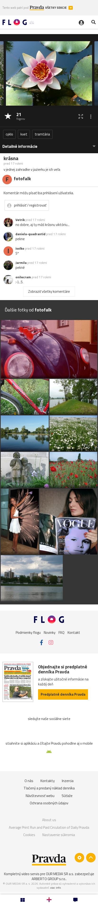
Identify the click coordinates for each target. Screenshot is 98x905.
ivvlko (19, 248)
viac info (55, 887)
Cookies (29, 834)
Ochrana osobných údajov (49, 803)
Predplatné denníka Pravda (63, 694)
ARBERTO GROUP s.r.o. (49, 879)
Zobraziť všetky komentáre (49, 291)
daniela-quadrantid (30, 234)
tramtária (42, 134)
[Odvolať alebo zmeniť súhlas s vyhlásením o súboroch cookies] (79, 857)
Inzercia (68, 780)
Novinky (49, 632)
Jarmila (21, 262)
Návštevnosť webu (40, 795)
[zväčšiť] (80, 116)
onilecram (23, 277)
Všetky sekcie (56, 7)
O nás (28, 780)
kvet (23, 134)
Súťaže (67, 795)
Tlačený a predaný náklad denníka (49, 788)
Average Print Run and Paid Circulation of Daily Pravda (49, 827)
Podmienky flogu (28, 632)
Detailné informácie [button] (19, 146)
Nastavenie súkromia (58, 834)
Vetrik (20, 219)
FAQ (61, 632)
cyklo (9, 134)
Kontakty (47, 780)
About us (49, 819)
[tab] (49, 144)
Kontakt (74, 632)
